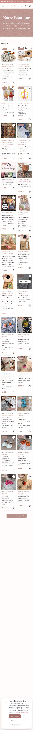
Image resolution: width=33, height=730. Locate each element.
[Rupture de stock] (29, 305)
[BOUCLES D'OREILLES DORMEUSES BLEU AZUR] (24, 415)
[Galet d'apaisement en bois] (8, 142)
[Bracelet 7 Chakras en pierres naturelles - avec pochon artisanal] (8, 66)
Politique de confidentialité (21, 712)
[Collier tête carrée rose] (24, 375)
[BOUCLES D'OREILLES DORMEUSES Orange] (24, 454)
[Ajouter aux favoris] (13, 49)
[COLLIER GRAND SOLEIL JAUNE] (24, 336)
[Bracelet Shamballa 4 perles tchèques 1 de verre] (8, 375)
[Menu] (3, 6)
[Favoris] (22, 6)
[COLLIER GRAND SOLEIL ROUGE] (24, 492)
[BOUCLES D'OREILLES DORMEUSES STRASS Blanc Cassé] (8, 454)
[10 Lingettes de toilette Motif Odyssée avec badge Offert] (24, 142)
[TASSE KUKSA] (24, 178)
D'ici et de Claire (12, 6)
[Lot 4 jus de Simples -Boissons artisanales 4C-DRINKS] (8, 104)
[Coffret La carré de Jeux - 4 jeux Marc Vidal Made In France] (24, 66)
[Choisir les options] (13, 82)
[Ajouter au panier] (29, 78)
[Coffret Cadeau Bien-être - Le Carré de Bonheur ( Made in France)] (24, 253)
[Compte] (26, 6)
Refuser (13, 720)
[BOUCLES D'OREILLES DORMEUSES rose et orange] (8, 336)
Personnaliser (16, 725)
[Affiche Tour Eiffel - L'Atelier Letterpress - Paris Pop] (24, 104)
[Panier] (30, 6)
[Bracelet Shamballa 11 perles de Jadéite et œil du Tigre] (8, 415)
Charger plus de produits (17, 516)
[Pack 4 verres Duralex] (8, 178)
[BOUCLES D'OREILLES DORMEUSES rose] (8, 492)
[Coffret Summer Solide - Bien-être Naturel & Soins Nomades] (24, 214)
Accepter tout (15, 716)
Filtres (5, 40)
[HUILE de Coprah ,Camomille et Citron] (24, 295)
